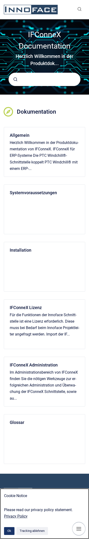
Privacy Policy (16, 516)
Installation (20, 250)
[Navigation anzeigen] (78, 528)
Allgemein (19, 135)
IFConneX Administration (34, 364)
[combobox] (44, 79)
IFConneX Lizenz (26, 307)
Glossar (17, 422)
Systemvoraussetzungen (33, 192)
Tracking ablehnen (32, 531)
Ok (9, 531)
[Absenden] (15, 79)
